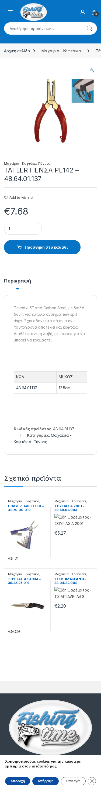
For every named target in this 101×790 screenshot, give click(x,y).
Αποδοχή (18, 781)
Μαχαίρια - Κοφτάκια (61, 51)
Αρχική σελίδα (17, 51)
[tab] (17, 283)
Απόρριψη (45, 781)
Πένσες (44, 163)
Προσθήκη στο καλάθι (46, 247)
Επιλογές (73, 781)
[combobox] (43, 28)
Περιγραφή (17, 281)
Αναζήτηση (89, 28)
